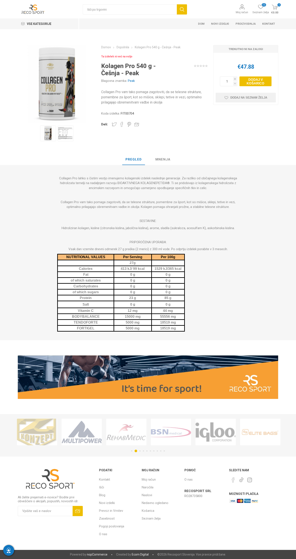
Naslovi (147, 495)
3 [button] (139, 451)
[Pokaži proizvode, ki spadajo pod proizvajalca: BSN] (141, 432)
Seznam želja (151, 518)
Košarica (148, 511)
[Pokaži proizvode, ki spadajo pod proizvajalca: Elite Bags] (230, 432)
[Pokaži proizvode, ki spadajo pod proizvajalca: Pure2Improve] (275, 432)
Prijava (78, 511)
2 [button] (135, 451)
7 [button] (154, 451)
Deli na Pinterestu (129, 124)
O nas (103, 534)
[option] (48, 133)
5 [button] (147, 451)
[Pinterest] (233, 479)
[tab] (133, 159)
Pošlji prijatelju (136, 124)
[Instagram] (249, 479)
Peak (131, 81)
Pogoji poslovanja (111, 526)
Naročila (147, 487)
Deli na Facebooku (121, 124)
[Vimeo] (241, 478)
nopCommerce (97, 554)
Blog (102, 495)
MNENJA (163, 159)
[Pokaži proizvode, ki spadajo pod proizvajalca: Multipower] (52, 432)
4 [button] (143, 451)
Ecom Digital (140, 554)
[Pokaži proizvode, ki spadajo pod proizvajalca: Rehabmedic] (96, 432)
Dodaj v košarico (255, 81)
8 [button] (157, 451)
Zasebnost (107, 518)
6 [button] (150, 451)
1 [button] (131, 451)
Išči (182, 9)
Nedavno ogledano (155, 503)
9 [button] (160, 451)
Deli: (104, 124)
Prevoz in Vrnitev (111, 511)
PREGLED (133, 159)
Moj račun (242, 12)
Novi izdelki (107, 503)
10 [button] (164, 451)
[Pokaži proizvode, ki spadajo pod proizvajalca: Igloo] (186, 432)
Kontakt (104, 479)
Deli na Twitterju (114, 124)
